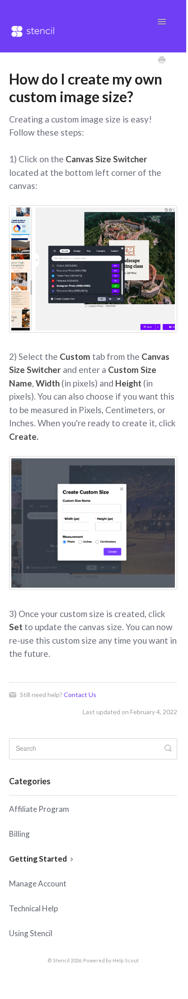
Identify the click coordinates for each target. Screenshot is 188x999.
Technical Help (33, 908)
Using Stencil (30, 933)
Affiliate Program (39, 809)
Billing (19, 834)
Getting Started (38, 858)
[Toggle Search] (168, 748)
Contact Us (80, 694)
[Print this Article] (161, 61)
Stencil (61, 960)
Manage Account (37, 883)
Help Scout (126, 960)
